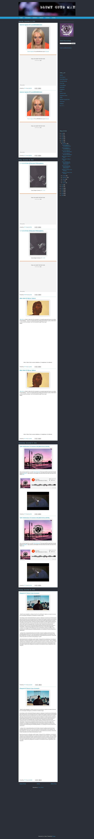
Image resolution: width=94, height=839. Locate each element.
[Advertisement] (68, 60)
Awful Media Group (63, 79)
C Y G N (43, 190)
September (64, 177)
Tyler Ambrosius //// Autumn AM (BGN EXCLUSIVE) (34, 446)
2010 (62, 193)
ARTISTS (35, 17)
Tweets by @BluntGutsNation (66, 47)
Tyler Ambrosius (37, 471)
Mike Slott (22, 319)
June (63, 180)
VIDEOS (41, 17)
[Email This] (35, 88)
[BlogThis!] (36, 88)
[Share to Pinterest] (40, 88)
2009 (62, 195)
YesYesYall (62, 101)
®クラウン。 (62, 105)
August (64, 179)
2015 (62, 184)
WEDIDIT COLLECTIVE (65, 99)
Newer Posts (23, 783)
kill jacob (47, 51)
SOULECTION (63, 93)
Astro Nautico (62, 77)
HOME (21, 17)
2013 (62, 188)
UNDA (61, 97)
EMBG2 (25, 473)
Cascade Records (63, 81)
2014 (62, 186)
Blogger (53, 836)
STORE (53, 17)
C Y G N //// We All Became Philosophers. (32, 163)
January (64, 182)
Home (38, 783)
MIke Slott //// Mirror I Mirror (28, 298)
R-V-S (61, 91)
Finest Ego (62, 83)
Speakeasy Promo (63, 95)
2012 (62, 190)
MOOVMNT (62, 87)
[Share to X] (38, 88)
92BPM (61, 75)
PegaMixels (62, 89)
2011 (62, 191)
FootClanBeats (63, 85)
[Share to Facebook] (39, 88)
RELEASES (27, 17)
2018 (62, 138)
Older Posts (53, 783)
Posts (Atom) (40, 787)
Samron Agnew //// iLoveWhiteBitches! (31, 24)
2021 (62, 133)
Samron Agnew (30, 51)
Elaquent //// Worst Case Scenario (29, 593)
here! (23, 474)
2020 (62, 135)
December (64, 143)
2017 (62, 140)
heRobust (62, 103)
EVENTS (47, 17)
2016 (62, 142)
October (64, 175)
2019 (62, 136)
